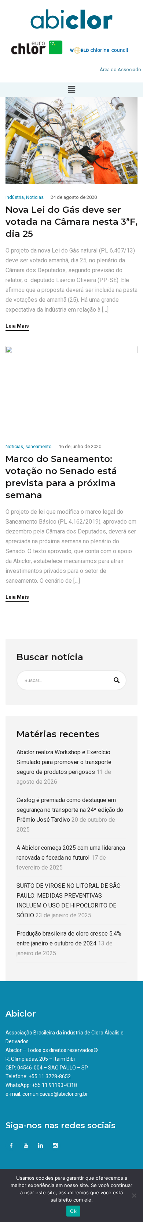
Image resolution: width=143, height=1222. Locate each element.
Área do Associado (120, 69)
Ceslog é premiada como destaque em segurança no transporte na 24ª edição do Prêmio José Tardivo (69, 810)
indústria (15, 197)
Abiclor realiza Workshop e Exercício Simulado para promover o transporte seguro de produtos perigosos (63, 762)
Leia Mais (17, 326)
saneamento (38, 446)
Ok (73, 1211)
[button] (71, 89)
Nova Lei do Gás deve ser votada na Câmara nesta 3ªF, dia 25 (72, 221)
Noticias (35, 197)
